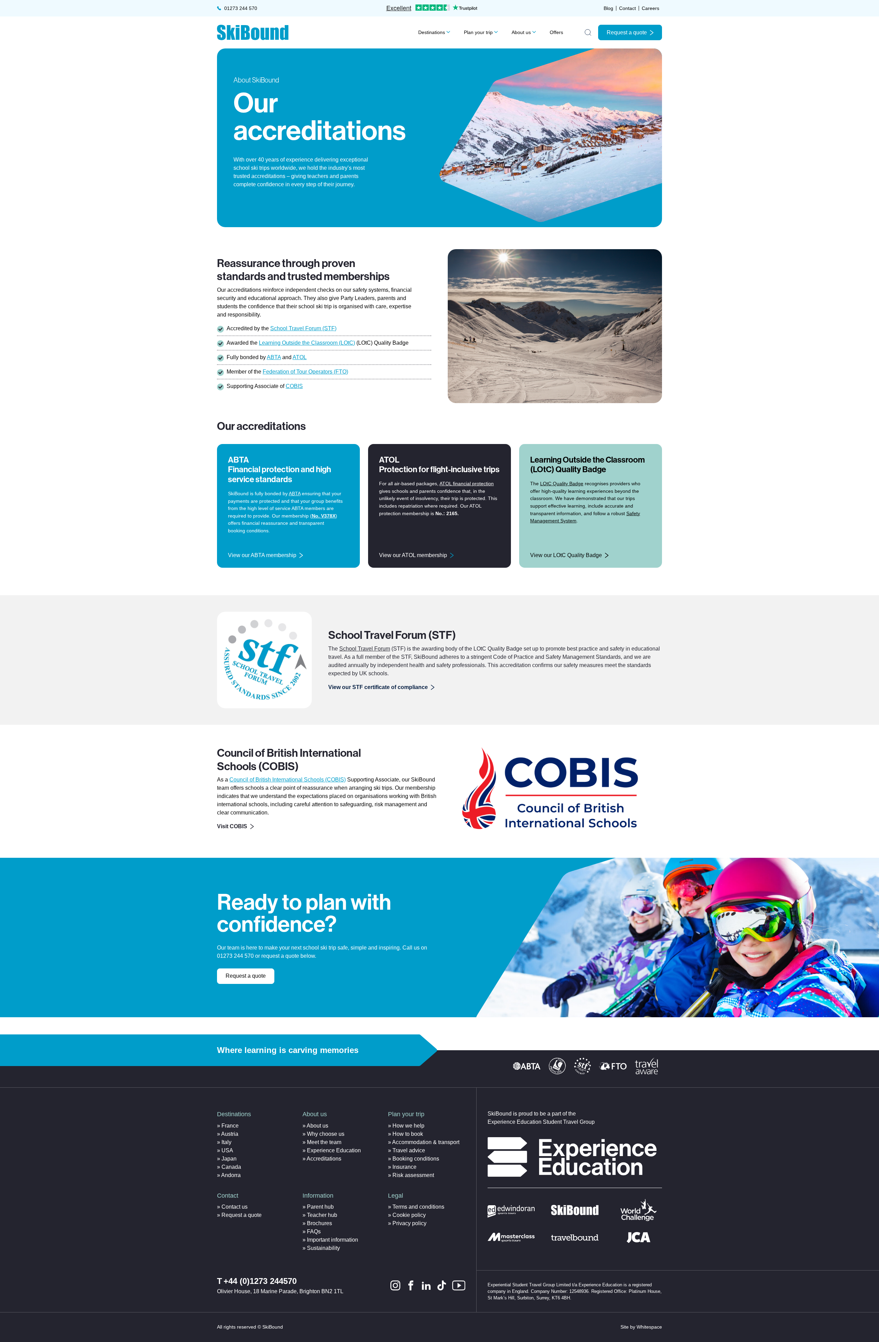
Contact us (234, 1207)
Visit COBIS (232, 826)
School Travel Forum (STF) (303, 328)
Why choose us (325, 1134)
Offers (556, 32)
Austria (229, 1134)
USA (227, 1150)
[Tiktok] (442, 1285)
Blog (608, 8)
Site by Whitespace (641, 1327)
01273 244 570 (240, 8)
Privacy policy (409, 1223)
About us (521, 32)
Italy (226, 1142)
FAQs (314, 1231)
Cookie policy (409, 1215)
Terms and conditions (418, 1207)
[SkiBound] (252, 32)
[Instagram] (395, 1285)
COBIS (294, 386)
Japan (229, 1159)
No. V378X (323, 516)
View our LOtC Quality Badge (566, 555)
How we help (408, 1126)
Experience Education (334, 1150)
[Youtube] (458, 1285)
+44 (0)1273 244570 (260, 1281)
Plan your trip (478, 32)
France (230, 1126)
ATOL (300, 357)
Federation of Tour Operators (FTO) (305, 372)
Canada (231, 1167)
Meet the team (324, 1142)
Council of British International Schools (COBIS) (287, 780)
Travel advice (408, 1150)
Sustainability (323, 1248)
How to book (407, 1134)
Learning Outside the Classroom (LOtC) (307, 343)
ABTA (274, 357)
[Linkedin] (426, 1285)
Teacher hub (322, 1215)
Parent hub (320, 1207)
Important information (332, 1240)
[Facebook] (411, 1285)
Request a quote (627, 32)
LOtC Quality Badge (561, 483)
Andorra (231, 1175)
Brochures (319, 1223)
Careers (650, 8)
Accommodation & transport (425, 1142)
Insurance (404, 1167)
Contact (627, 8)
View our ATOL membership (413, 555)
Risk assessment (413, 1175)
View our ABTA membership (262, 555)
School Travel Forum (364, 649)
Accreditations (324, 1159)
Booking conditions (415, 1159)
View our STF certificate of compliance (378, 687)
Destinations (431, 32)
